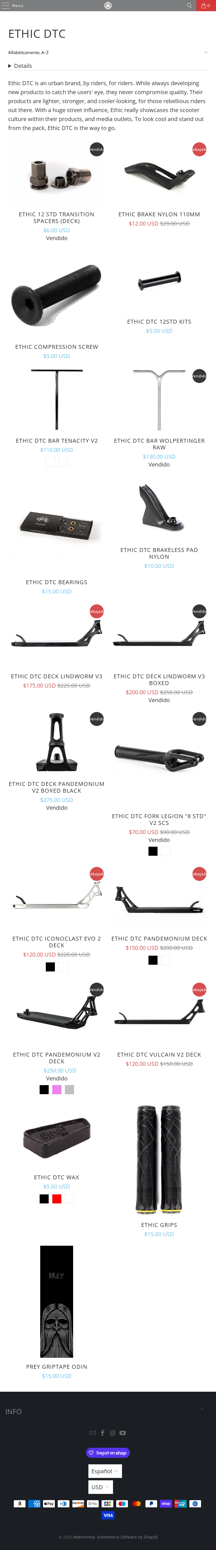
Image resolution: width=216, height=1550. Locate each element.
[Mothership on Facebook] (102, 1433)
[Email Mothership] (93, 1433)
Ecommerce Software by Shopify (127, 1537)
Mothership (84, 1537)
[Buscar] (189, 5)
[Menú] (3, 5)
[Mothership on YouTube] (123, 1433)
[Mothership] (108, 5)
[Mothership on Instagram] (113, 1433)
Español (101, 1471)
